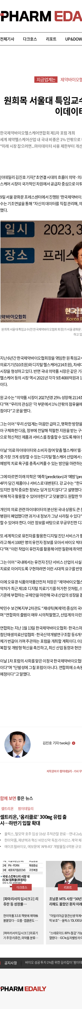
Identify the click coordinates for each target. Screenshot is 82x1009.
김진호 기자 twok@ (56, 742)
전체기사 (7, 39)
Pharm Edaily (23, 988)
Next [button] (26, 965)
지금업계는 (46, 79)
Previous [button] (26, 960)
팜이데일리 (25, 808)
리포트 (51, 39)
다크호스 (30, 39)
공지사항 (10, 962)
